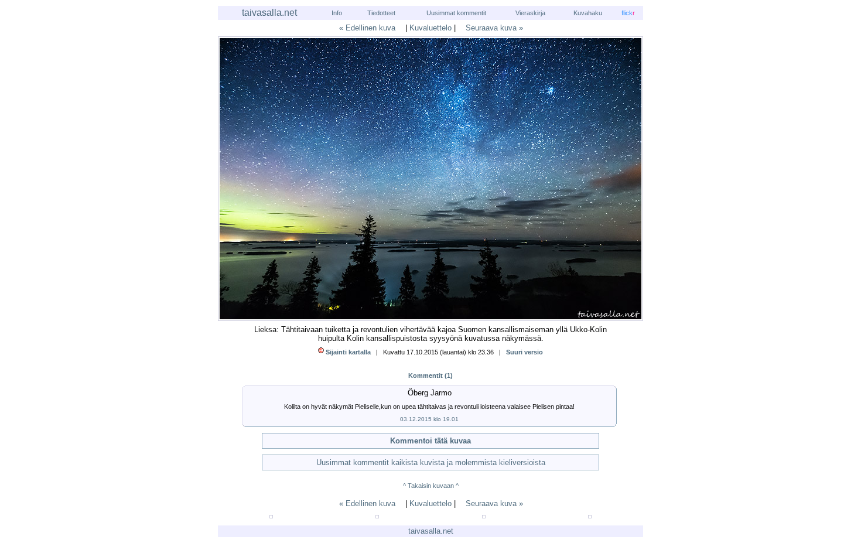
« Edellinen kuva (367, 27)
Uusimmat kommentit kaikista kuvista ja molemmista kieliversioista (430, 462)
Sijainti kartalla (348, 352)
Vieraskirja (530, 12)
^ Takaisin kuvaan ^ (431, 485)
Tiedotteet (381, 12)
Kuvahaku (587, 12)
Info (337, 12)
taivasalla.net (269, 13)
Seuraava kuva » (494, 27)
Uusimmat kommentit (456, 12)
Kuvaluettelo (430, 27)
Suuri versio (524, 352)
